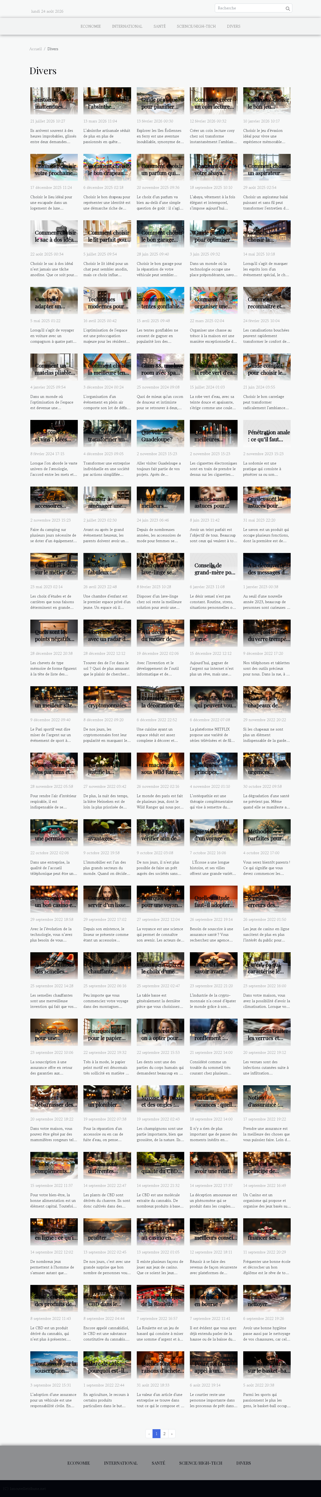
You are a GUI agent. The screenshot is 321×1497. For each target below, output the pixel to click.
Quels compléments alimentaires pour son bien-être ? (56, 1174)
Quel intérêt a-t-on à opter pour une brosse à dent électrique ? (162, 1041)
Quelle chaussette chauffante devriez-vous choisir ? (108, 975)
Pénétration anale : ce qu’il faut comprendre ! (269, 439)
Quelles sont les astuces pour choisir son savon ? (268, 509)
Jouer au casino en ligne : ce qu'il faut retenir (55, 1237)
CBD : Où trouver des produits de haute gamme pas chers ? (56, 1307)
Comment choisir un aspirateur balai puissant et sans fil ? (268, 176)
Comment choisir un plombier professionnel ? (108, 1104)
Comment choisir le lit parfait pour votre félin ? (108, 239)
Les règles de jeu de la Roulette (161, 1300)
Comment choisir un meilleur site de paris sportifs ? (56, 705)
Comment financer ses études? (262, 1237)
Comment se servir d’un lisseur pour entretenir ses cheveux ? (109, 908)
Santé (160, 26)
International (127, 26)
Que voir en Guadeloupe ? (156, 435)
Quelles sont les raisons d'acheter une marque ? (161, 1370)
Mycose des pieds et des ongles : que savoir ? (162, 1104)
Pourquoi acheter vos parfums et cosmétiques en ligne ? (55, 775)
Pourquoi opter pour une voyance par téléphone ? (162, 904)
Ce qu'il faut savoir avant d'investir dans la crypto (215, 975)
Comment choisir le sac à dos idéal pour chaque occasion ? (55, 243)
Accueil (35, 49)
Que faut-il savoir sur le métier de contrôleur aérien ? (56, 575)
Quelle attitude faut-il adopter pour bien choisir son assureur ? (215, 908)
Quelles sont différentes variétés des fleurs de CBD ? (106, 1174)
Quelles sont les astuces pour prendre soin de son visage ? (213, 509)
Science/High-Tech (196, 26)
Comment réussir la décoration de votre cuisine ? (162, 705)
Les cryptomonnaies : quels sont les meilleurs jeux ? (108, 708)
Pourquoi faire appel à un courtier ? (212, 1370)
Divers (233, 26)
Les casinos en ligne (212, 635)
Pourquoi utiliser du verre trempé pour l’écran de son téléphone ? (268, 642)
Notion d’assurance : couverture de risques (264, 1108)
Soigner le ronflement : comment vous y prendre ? (213, 1041)
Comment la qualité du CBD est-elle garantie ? (161, 1174)
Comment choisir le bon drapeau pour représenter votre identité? (108, 176)
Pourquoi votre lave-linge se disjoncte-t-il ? (159, 572)
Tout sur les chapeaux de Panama (263, 705)
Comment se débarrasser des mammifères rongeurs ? (54, 1108)
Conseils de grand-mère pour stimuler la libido (216, 572)
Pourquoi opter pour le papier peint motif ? (106, 1037)
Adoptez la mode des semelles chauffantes (54, 971)
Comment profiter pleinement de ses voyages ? (109, 1241)
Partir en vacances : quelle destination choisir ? (215, 1108)
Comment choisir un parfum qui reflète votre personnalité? (162, 176)
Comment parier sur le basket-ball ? (268, 1370)
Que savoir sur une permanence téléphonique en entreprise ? (54, 841)
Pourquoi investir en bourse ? (215, 1300)
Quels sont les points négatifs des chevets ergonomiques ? (54, 642)
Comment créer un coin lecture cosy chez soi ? (213, 106)
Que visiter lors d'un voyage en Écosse (212, 838)
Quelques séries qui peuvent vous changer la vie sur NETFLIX (216, 708)
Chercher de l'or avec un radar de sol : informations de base (109, 642)
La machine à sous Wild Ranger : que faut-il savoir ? (162, 775)
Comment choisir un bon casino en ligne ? (55, 904)
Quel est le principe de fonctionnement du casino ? (266, 1174)
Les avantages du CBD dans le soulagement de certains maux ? (108, 1307)
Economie (91, 26)
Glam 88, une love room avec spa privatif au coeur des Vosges (162, 376)
